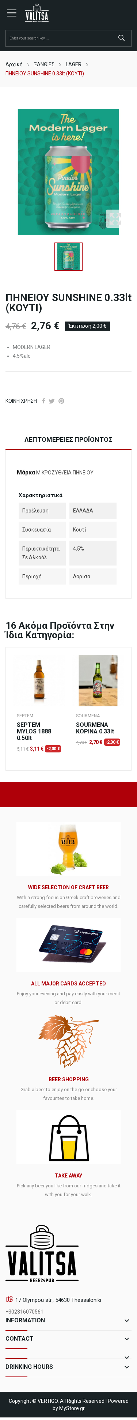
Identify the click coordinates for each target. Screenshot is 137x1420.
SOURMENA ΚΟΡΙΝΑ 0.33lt (95, 728)
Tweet (52, 400)
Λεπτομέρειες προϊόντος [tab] (68, 439)
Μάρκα (26, 472)
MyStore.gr (72, 1408)
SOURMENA (88, 716)
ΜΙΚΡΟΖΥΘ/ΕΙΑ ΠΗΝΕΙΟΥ (65, 473)
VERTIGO (48, 1401)
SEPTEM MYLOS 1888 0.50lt (34, 731)
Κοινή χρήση (44, 400)
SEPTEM (25, 716)
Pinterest (61, 400)
